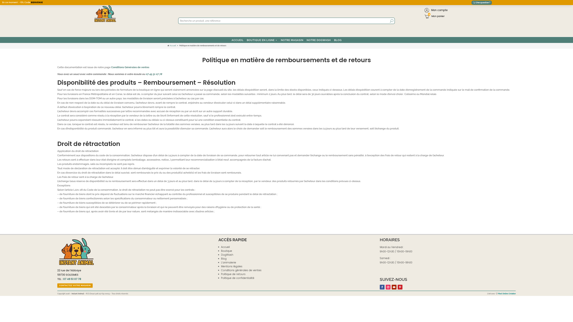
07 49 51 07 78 (154, 74)
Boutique (226, 251)
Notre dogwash (319, 40)
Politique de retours (233, 274)
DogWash (227, 255)
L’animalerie (228, 262)
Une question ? (483, 2)
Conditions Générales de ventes (130, 67)
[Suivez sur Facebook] (382, 287)
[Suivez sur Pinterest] (400, 287)
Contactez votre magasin (75, 285)
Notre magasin (292, 40)
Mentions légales (231, 266)
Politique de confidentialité (237, 278)
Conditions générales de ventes (241, 270)
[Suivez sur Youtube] (394, 287)
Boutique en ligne (261, 40)
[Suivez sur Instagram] (388, 287)
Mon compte (439, 10)
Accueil (238, 40)
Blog (338, 40)
